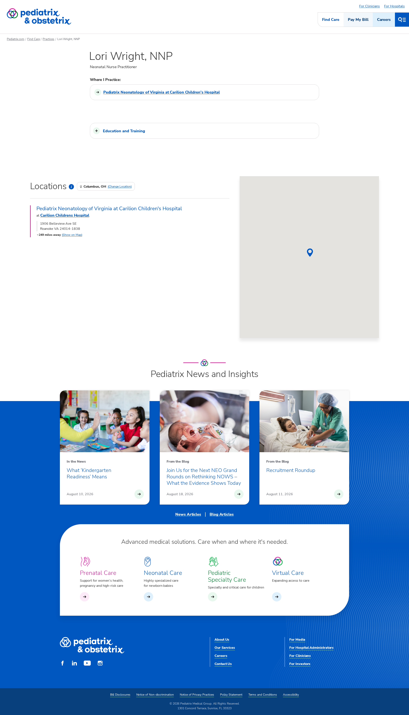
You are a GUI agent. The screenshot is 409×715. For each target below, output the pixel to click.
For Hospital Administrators (311, 647)
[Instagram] (100, 663)
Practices (48, 39)
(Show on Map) (72, 235)
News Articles (188, 514)
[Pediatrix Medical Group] (92, 645)
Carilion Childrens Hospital (64, 215)
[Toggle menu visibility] (402, 20)
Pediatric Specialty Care (227, 576)
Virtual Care (288, 573)
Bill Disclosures (120, 695)
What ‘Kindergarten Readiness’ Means (89, 473)
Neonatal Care (163, 573)
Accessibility (291, 695)
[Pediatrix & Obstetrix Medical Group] (39, 16)
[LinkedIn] (74, 663)
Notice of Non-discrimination (155, 695)
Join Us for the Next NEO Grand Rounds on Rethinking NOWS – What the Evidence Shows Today (204, 476)
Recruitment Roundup (290, 470)
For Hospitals (394, 6)
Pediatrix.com (15, 39)
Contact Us (223, 664)
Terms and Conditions (262, 695)
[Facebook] (62, 663)
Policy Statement (231, 695)
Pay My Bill (358, 19)
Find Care (330, 19)
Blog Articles (222, 514)
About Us (222, 639)
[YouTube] (87, 663)
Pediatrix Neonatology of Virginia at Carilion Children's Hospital (161, 92)
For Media (297, 639)
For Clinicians (369, 6)
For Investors (299, 664)
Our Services (225, 647)
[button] (204, 130)
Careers (384, 19)
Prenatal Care (98, 573)
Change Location (120, 186)
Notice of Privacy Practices (197, 695)
